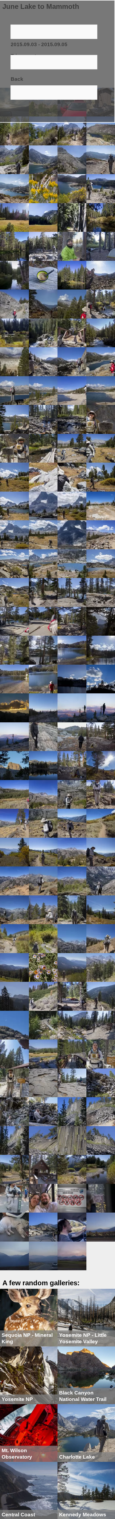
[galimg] (14, 130)
